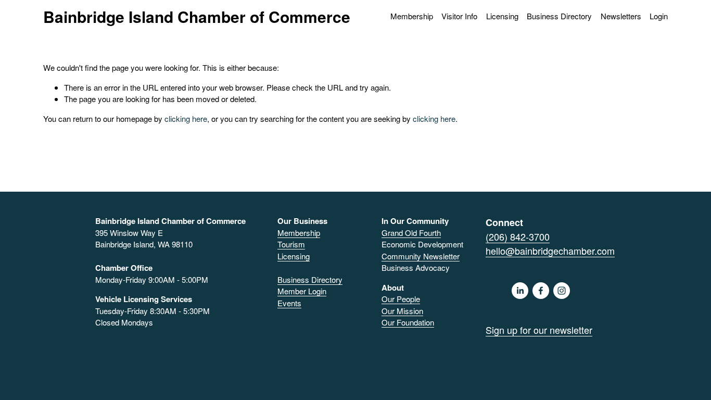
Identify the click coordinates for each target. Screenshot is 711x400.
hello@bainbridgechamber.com (550, 250)
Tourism (291, 244)
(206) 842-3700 (518, 236)
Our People (401, 298)
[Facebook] (540, 290)
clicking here (185, 118)
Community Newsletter (421, 256)
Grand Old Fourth (411, 232)
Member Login (301, 290)
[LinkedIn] (520, 290)
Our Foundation (408, 322)
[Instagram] (561, 290)
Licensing (502, 15)
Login (659, 15)
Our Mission (402, 310)
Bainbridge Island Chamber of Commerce (196, 16)
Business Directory (559, 15)
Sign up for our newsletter (539, 329)
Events (289, 302)
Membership (298, 232)
